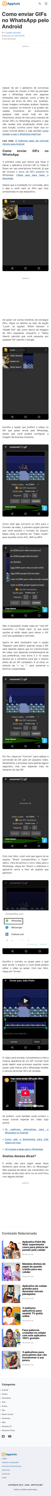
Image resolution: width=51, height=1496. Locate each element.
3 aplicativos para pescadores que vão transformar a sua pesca (34, 1356)
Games (4, 1394)
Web (3, 1422)
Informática (6, 1398)
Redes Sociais (7, 1414)
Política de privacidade (11, 1466)
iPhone (4, 1406)
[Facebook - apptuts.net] (3, 1436)
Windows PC (7, 1426)
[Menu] (46, 3)
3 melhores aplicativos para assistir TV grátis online (32, 1312)
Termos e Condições (10, 1462)
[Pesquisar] (40, 3)
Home (4, 1478)
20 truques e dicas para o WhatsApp (24, 1149)
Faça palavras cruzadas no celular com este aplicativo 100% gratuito (34, 1334)
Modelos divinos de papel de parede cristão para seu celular (34, 1267)
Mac (3, 1410)
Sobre (4, 1459)
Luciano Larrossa (13, 32)
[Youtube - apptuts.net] (9, 1436)
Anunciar (6, 1474)
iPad (3, 1402)
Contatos (6, 1470)
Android (5, 1390)
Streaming (6, 1418)
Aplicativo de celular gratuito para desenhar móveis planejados (34, 1290)
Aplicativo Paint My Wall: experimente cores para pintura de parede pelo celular (35, 1245)
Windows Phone (8, 1430)
